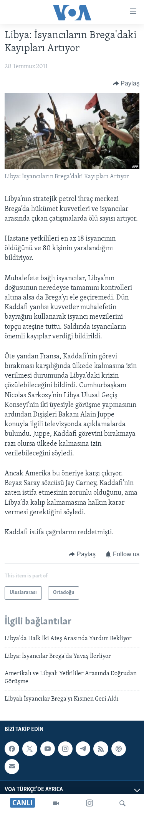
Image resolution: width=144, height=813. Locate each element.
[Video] (56, 803)
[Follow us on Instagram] (65, 748)
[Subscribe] (12, 766)
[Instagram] (89, 803)
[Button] (126, 84)
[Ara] (122, 803)
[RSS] (100, 748)
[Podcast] (118, 748)
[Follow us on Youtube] (47, 748)
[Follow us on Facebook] (12, 748)
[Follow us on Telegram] (83, 748)
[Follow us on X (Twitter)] (29, 748)
